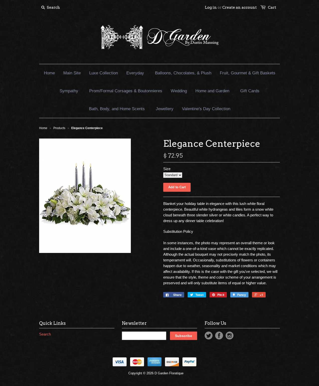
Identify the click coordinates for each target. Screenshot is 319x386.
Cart (272, 7)
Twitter (209, 335)
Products (59, 128)
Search (45, 334)
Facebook (219, 335)
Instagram (230, 335)
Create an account (239, 7)
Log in (211, 7)
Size (166, 169)
